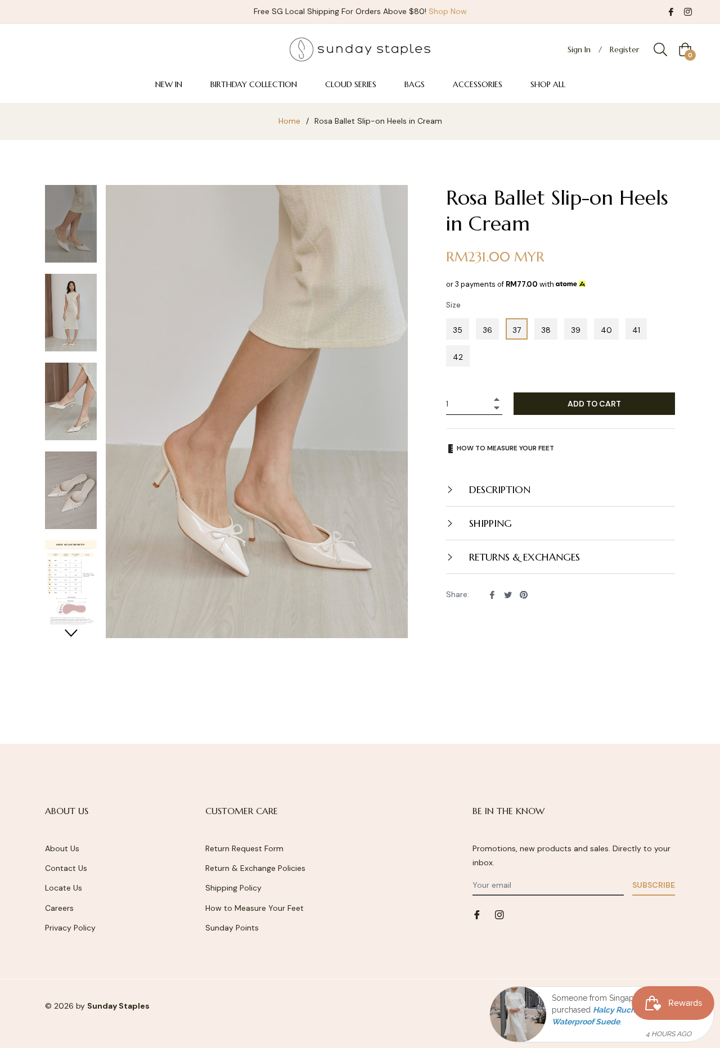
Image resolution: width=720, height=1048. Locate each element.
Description (498, 489)
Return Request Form (244, 848)
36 (487, 330)
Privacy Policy (70, 928)
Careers (59, 908)
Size (453, 305)
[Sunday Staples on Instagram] (688, 11)
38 (546, 330)
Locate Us (63, 888)
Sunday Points (232, 928)
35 (457, 330)
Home (289, 121)
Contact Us (66, 868)
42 (458, 357)
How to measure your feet (504, 448)
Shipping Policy (233, 888)
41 (636, 330)
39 (575, 330)
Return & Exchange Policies (255, 868)
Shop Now (448, 11)
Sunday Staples (118, 1006)
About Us (62, 848)
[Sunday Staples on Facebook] (671, 11)
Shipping (489, 523)
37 (516, 330)
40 (606, 330)
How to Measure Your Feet (254, 908)
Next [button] (71, 633)
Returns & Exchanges (523, 556)
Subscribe (653, 885)
